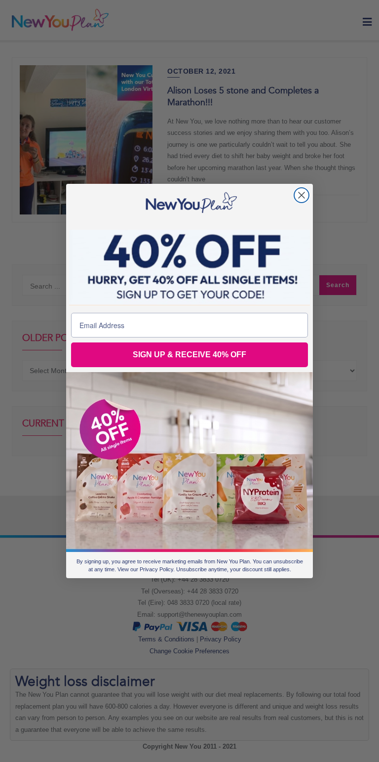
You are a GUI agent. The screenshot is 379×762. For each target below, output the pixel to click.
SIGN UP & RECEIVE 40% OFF (189, 354)
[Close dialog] (301, 195)
